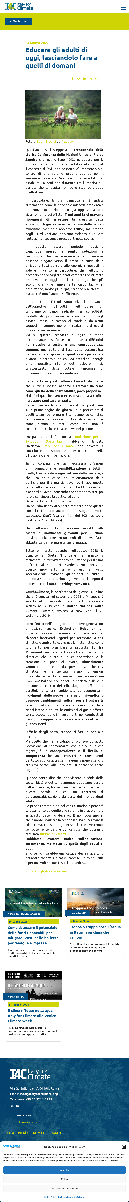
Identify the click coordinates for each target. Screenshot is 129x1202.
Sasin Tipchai (46, 141)
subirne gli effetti (53, 834)
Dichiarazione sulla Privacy (71, 1197)
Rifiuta (64, 1179)
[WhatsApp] (91, 78)
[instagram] (11, 1106)
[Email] (97, 78)
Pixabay (67, 141)
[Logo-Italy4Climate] (19, 4)
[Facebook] (73, 78)
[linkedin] (17, 1106)
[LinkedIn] (85, 78)
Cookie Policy (50, 1197)
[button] (124, 1147)
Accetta (64, 1170)
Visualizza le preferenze (64, 1188)
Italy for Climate (58, 446)
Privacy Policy (23, 1114)
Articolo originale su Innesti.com (46, 871)
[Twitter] (79, 78)
